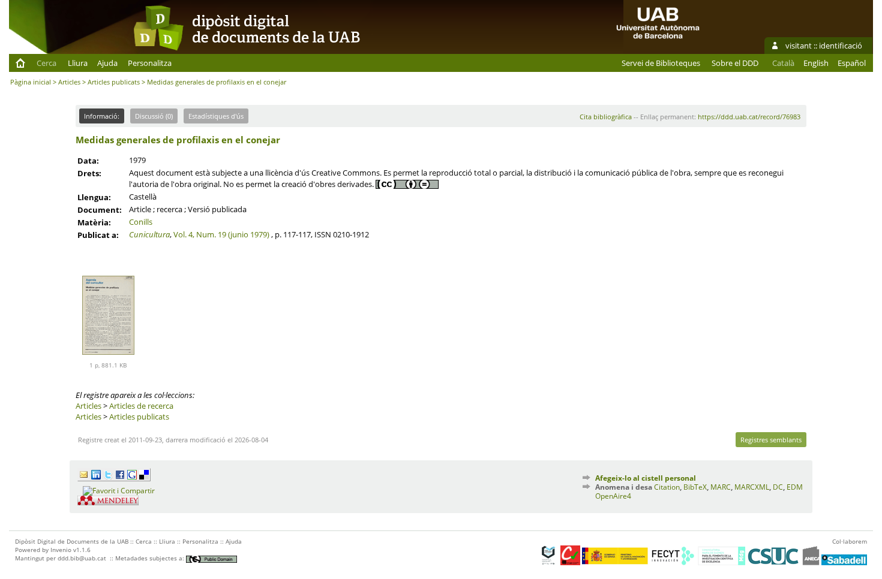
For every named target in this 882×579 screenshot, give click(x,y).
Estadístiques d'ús (216, 115)
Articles (69, 81)
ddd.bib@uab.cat (82, 558)
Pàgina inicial (30, 81)
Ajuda (107, 63)
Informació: (101, 115)
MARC (720, 486)
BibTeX (695, 486)
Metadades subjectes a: (150, 558)
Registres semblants (771, 439)
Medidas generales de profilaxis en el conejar (178, 140)
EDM (795, 486)
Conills (140, 221)
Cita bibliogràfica (606, 116)
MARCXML (751, 486)
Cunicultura (149, 234)
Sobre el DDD (735, 63)
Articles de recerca (141, 405)
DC (778, 486)
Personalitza (150, 63)
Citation (667, 486)
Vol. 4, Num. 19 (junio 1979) (221, 234)
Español (852, 63)
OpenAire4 (613, 495)
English (816, 63)
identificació (840, 45)
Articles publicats (114, 81)
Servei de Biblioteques (661, 63)
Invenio (60, 549)
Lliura (78, 63)
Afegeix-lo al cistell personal (645, 478)
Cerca (46, 63)
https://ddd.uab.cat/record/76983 (749, 116)
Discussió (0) (154, 115)
